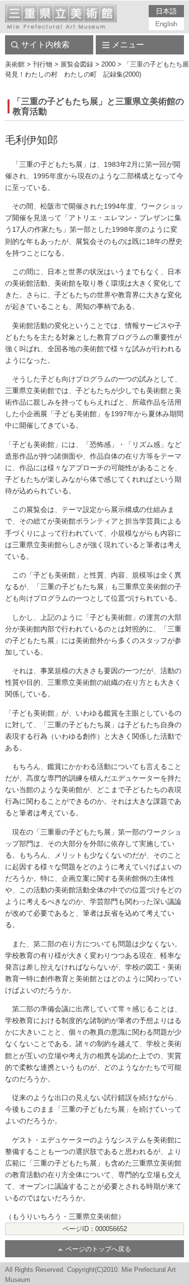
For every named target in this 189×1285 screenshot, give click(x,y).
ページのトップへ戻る (98, 1249)
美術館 (15, 64)
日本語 (166, 11)
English (166, 24)
